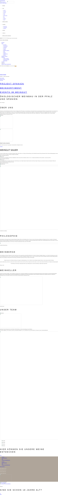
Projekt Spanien (12, 84)
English (3, 483)
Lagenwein (5, 47)
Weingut (3, 42)
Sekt (4, 51)
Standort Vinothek (3, 74)
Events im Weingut (13, 92)
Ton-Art (4, 48)
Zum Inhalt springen (2, 0)
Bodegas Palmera (6, 50)
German (5, 482)
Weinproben (5, 60)
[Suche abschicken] (15, 66)
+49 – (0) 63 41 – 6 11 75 (3, 468)
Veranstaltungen (6, 59)
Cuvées (4, 49)
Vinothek (3, 57)
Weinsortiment (11, 88)
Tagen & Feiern (6, 58)
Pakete (4, 52)
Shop (2, 43)
